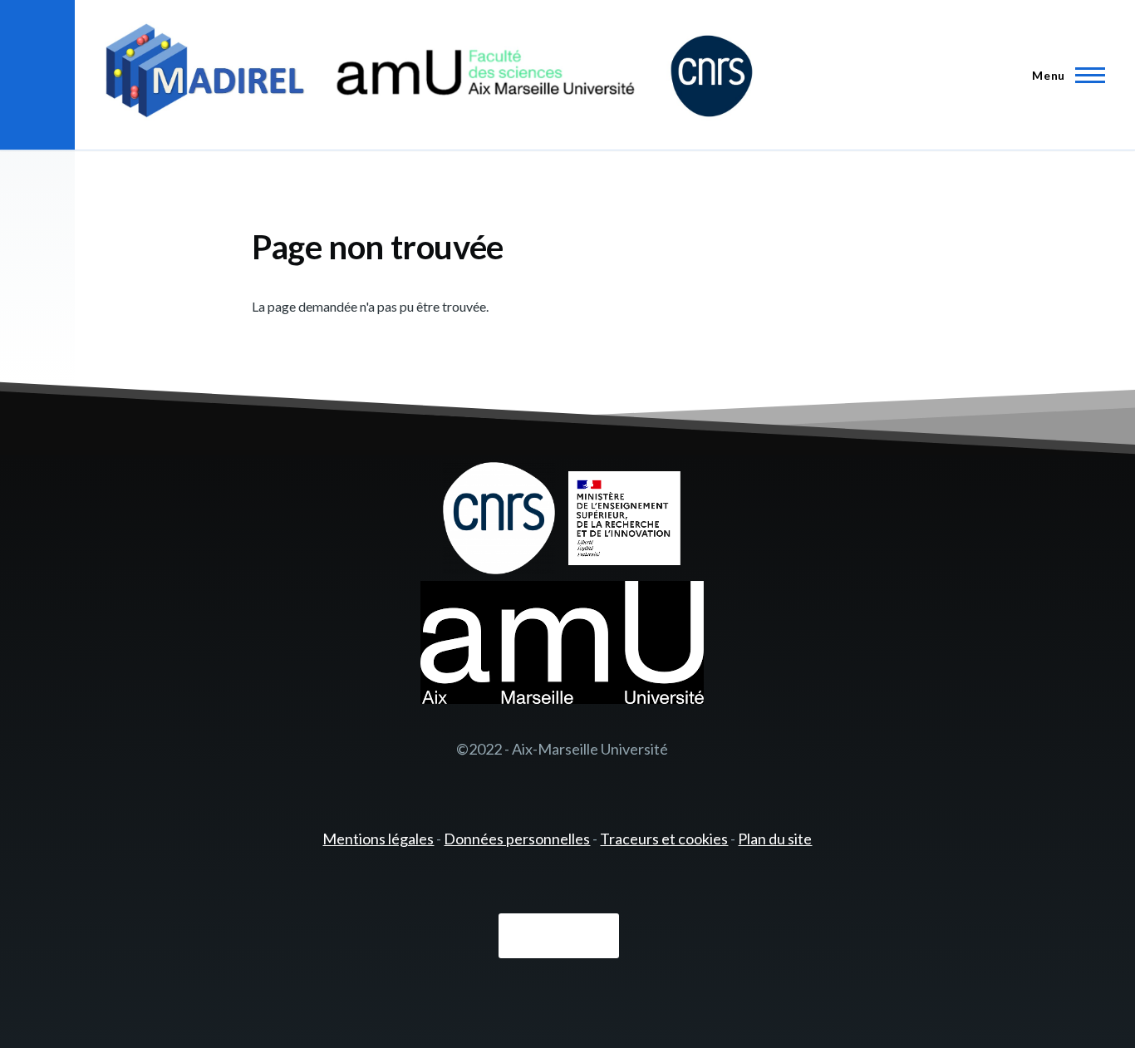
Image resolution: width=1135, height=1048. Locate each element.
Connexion (559, 936)
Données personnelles (517, 838)
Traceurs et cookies (664, 838)
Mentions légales (378, 838)
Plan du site (775, 838)
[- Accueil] (429, 75)
